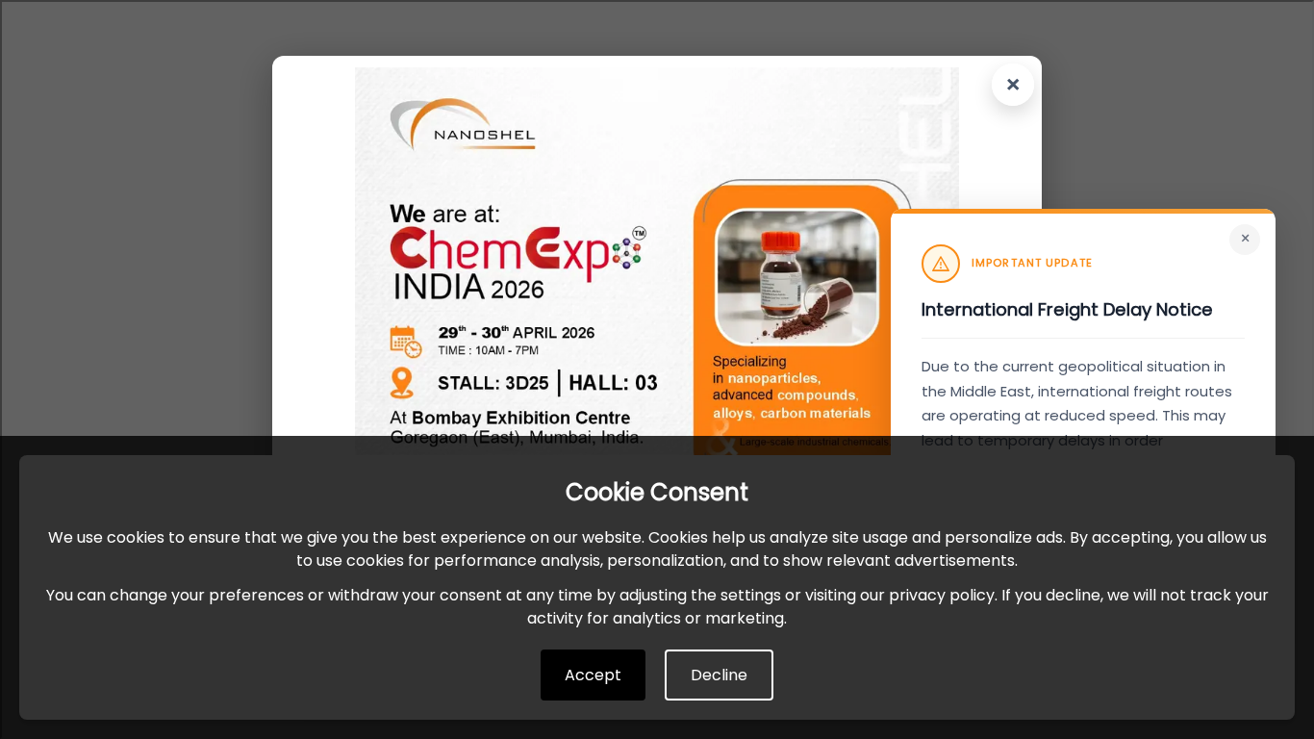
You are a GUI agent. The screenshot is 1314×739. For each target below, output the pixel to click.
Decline (719, 675)
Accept (593, 675)
